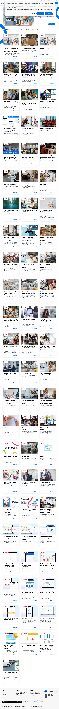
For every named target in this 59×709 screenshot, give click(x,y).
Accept (40, 13)
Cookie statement (25, 706)
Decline (48, 13)
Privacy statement (33, 706)
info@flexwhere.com (20, 693)
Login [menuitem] (45, 0)
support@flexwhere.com (35, 693)
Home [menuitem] (3, 692)
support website (33, 696)
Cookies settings (31, 13)
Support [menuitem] (48, 0)
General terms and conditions (7, 706)
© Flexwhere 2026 (47, 706)
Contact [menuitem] (53, 0)
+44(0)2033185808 (23, 692)
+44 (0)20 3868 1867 (37, 692)
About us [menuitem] (4, 694)
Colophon (40, 706)
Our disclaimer (17, 706)
